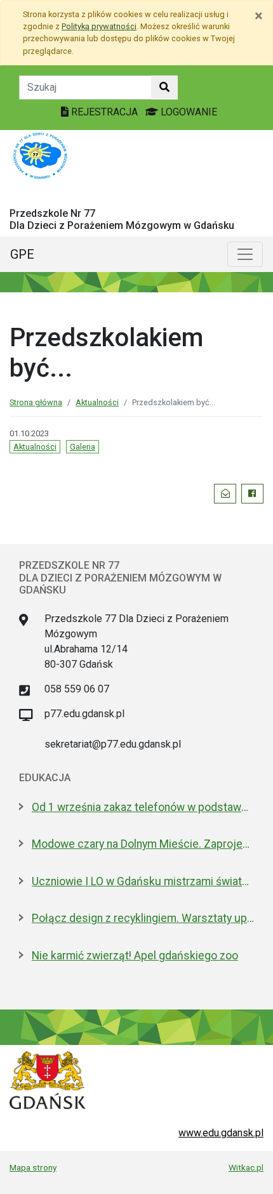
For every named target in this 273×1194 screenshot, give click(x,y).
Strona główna (36, 402)
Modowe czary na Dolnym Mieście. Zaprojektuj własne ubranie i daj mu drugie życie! (143, 844)
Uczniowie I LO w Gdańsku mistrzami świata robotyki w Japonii (143, 881)
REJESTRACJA (104, 112)
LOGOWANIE (187, 112)
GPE (22, 254)
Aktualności (97, 402)
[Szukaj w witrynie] (164, 87)
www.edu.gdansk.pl (220, 1133)
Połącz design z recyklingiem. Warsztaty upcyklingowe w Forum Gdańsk (143, 918)
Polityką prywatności (99, 26)
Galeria (82, 446)
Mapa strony (33, 1167)
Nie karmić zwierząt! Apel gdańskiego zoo (135, 955)
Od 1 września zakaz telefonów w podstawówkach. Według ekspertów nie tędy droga (143, 807)
